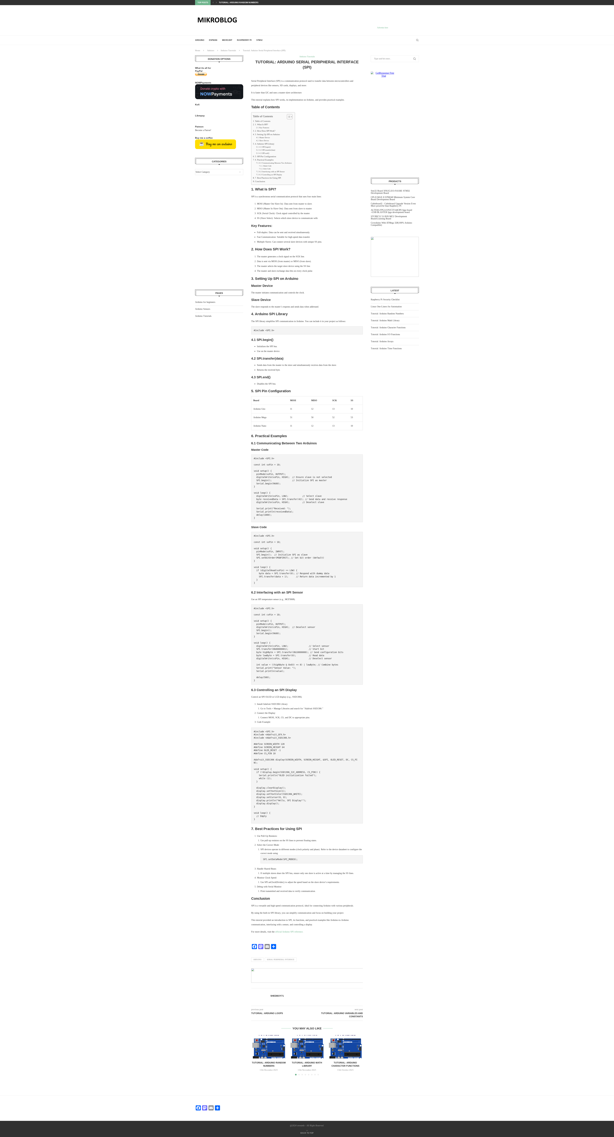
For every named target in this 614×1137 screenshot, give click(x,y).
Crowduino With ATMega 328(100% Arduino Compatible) (391, 224)
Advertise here (382, 28)
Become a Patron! (203, 130)
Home (197, 50)
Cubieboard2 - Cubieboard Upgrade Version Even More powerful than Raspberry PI (393, 204)
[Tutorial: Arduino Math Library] (306, 1046)
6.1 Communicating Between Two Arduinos (275, 163)
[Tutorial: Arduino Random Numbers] (268, 1046)
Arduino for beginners (205, 302)
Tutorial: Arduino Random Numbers (387, 313)
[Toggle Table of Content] (288, 116)
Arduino (199, 40)
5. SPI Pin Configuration (265, 156)
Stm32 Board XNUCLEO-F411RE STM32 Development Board (390, 192)
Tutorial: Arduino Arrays (382, 341)
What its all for (203, 68)
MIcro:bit (227, 40)
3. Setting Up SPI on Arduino (267, 134)
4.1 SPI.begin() (265, 147)
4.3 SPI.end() (264, 153)
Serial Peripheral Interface (280, 959)
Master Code (267, 166)
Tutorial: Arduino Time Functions (386, 348)
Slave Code (267, 169)
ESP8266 (213, 40)
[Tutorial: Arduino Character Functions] (345, 1046)
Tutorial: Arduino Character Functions (388, 327)
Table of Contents (262, 121)
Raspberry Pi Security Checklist (385, 299)
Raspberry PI (244, 40)
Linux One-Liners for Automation (386, 306)
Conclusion (260, 181)
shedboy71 (277, 996)
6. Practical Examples (264, 160)
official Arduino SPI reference (289, 932)
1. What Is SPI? (261, 124)
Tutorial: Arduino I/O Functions (385, 334)
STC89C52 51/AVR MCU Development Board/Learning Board (389, 217)
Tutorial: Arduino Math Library (236, 2)
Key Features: (264, 128)
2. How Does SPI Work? (265, 131)
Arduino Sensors (202, 309)
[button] (213, 2)
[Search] (417, 40)
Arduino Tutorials (228, 50)
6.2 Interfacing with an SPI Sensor (272, 172)
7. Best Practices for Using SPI (268, 178)
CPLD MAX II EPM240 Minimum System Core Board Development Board (393, 198)
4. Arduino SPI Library (264, 144)
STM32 (259, 40)
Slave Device (264, 141)
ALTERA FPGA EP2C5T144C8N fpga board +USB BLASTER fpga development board (391, 211)
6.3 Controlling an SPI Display (270, 175)
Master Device (264, 137)
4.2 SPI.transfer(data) (267, 150)
